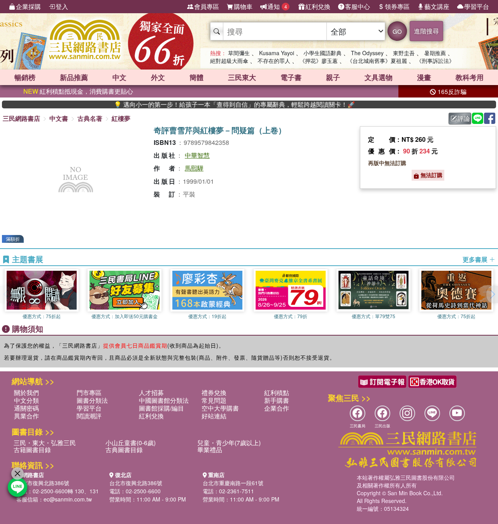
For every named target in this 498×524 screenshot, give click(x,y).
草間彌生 (239, 53)
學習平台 (476, 6)
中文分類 (26, 400)
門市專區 (89, 392)
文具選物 (379, 77)
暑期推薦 (435, 53)
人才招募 (151, 392)
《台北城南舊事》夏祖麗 (377, 60)
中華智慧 (197, 155)
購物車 (243, 6)
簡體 (196, 77)
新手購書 (276, 400)
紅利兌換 (317, 6)
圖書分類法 (92, 400)
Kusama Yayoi (276, 53)
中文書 (58, 118)
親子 (333, 77)
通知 (277, 6)
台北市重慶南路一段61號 (233, 483)
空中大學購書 (220, 408)
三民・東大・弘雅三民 (45, 442)
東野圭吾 (404, 53)
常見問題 (214, 400)
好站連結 (214, 415)
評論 (464, 118)
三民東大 (242, 77)
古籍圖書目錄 (32, 449)
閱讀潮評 (89, 415)
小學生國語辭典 (322, 53)
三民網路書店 (21, 118)
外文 (158, 77)
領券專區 (397, 6)
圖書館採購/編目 (161, 408)
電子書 (291, 77)
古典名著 (89, 118)
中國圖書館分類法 (164, 400)
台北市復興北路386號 (42, 483)
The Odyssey (367, 53)
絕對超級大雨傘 (229, 60)
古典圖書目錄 (124, 449)
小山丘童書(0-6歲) (130, 442)
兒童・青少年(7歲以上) (229, 442)
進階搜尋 (426, 30)
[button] (492, 294)
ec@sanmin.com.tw (68, 499)
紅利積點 (276, 392)
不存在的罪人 (274, 60)
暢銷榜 (24, 77)
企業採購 (28, 6)
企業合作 (276, 408)
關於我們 (26, 392)
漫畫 (424, 77)
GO (397, 31)
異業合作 (26, 415)
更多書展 (476, 259)
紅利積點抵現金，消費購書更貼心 (78, 91)
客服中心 (357, 6)
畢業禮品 (209, 449)
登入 (62, 6)
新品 (74, 77)
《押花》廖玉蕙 (319, 60)
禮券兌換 (214, 392)
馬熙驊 (194, 168)
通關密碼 (26, 408)
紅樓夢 (121, 118)
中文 (119, 77)
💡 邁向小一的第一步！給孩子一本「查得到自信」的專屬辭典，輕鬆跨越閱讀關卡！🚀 (221, 104)
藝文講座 (436, 6)
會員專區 (206, 6)
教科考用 (470, 77)
